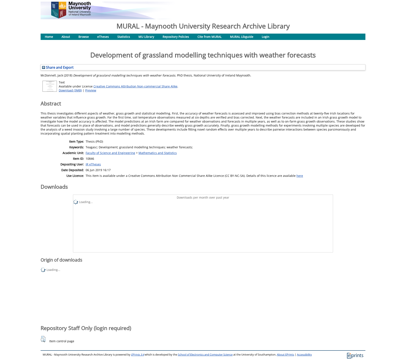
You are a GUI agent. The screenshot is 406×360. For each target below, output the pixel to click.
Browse (83, 37)
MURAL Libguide (241, 37)
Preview (90, 90)
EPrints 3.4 (137, 354)
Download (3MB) (70, 90)
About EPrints (285, 354)
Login (265, 37)
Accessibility (304, 354)
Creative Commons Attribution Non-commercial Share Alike (135, 86)
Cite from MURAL (210, 37)
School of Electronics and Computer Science (205, 354)
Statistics (123, 37)
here (299, 176)
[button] (43, 339)
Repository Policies (176, 37)
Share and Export (59, 67)
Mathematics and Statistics (158, 153)
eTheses (103, 37)
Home (49, 37)
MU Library (146, 37)
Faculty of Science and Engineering (110, 153)
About (66, 37)
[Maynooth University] (71, 17)
